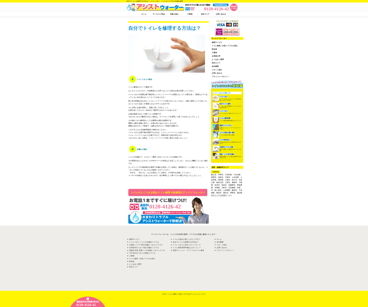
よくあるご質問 (218, 59)
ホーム (144, 14)
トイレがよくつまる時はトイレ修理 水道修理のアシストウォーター (168, 192)
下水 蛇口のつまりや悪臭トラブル (142, 253)
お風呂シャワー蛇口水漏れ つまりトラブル (145, 245)
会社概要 (215, 66)
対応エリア (205, 14)
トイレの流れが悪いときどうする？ (186, 239)
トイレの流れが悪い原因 (226, 135)
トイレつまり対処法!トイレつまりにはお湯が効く (230, 107)
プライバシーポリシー (220, 77)
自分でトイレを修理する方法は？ (186, 242)
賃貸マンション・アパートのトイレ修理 (188, 250)
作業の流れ (174, 14)
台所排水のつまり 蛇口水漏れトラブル (144, 248)
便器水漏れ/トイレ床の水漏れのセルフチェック (230, 157)
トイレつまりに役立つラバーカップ (230, 113)
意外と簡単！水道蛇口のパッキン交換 (230, 150)
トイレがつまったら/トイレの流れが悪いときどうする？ (230, 99)
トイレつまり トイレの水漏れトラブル (144, 242)
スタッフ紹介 (217, 70)
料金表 (214, 49)
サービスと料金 (159, 14)
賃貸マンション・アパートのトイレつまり (230, 128)
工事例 (189, 14)
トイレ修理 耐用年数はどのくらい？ (230, 120)
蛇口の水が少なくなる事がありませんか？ (230, 143)
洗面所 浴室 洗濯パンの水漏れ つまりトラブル (147, 250)
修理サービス (217, 42)
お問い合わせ (221, 14)
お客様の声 (216, 56)
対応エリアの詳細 (218, 195)
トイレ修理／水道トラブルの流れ (225, 46)
